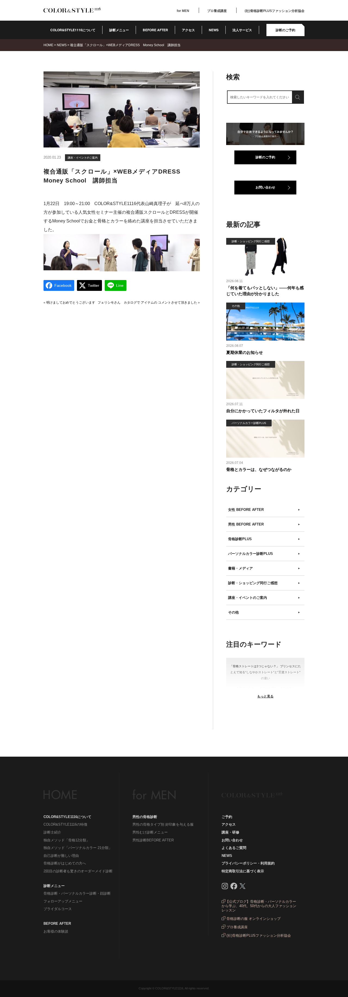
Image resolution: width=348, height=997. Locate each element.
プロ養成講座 (217, 11)
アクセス (188, 29)
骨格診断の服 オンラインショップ (253, 919)
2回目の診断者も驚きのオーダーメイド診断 (78, 871)
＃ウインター (245, 688)
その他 (264, 612)
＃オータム (287, 688)
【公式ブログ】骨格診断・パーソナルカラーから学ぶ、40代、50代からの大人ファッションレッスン (259, 905)
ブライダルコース (58, 909)
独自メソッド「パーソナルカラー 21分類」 (78, 848)
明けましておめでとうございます (70, 302)
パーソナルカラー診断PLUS (264, 554)
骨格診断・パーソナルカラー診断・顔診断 (77, 893)
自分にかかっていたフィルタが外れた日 (263, 410)
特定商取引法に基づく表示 (243, 871)
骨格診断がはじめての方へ (65, 863)
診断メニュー (119, 29)
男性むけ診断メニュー (150, 832)
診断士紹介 (52, 832)
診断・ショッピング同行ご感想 (264, 583)
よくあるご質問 (234, 848)
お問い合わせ (265, 187)
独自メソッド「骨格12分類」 (67, 840)
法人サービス (242, 29)
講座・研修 (230, 832)
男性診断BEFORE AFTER (153, 840)
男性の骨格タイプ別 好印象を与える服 (163, 824)
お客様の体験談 (56, 931)
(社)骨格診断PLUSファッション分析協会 (274, 11)
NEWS (214, 29)
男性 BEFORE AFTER (264, 524)
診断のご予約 (285, 29)
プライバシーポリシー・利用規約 (248, 863)
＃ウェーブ (266, 688)
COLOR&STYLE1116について (72, 29)
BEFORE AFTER (57, 923)
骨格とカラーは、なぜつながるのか (258, 469)
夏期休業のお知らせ (244, 352)
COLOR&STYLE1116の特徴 (65, 824)
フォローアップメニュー (63, 901)
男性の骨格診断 (144, 817)
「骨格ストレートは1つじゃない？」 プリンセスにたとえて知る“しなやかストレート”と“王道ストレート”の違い (265, 672)
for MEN (183, 11)
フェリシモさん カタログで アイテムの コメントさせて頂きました (147, 302)
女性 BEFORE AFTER (264, 510)
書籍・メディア (264, 568)
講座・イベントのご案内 (83, 157)
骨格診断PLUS (264, 539)
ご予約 (227, 817)
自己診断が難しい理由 (61, 856)
